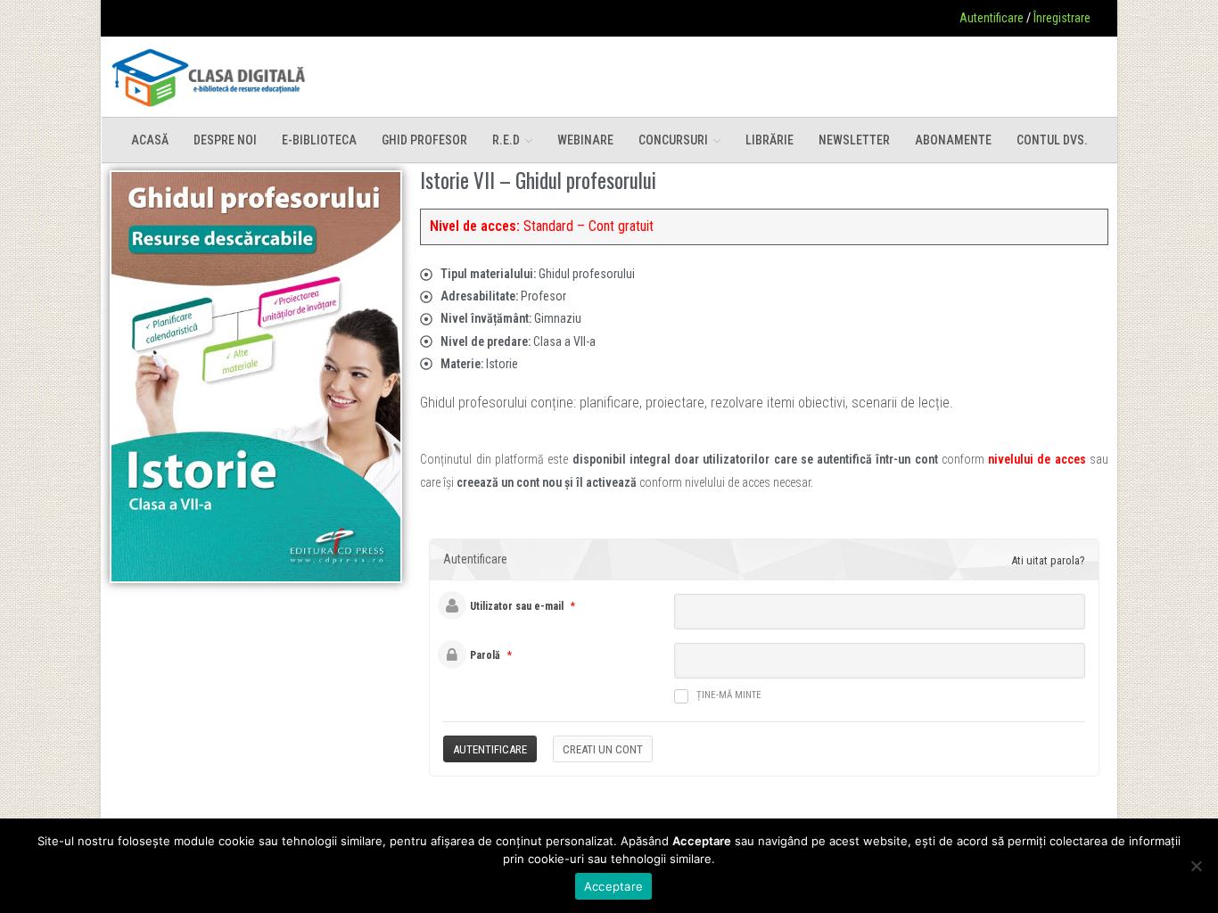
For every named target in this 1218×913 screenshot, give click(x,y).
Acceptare (613, 886)
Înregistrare (1061, 18)
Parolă (485, 655)
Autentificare (991, 18)
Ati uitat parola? (1048, 560)
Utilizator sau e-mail (517, 606)
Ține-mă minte (728, 695)
